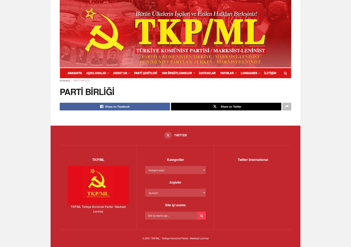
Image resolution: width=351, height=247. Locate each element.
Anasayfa (65, 80)
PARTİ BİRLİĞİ (81, 80)
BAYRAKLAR (207, 73)
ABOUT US (120, 73)
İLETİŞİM (270, 73)
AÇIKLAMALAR (96, 73)
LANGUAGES (249, 73)
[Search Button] (202, 216)
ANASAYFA (75, 73)
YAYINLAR (227, 73)
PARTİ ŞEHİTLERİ (145, 73)
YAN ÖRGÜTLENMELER (177, 73)
